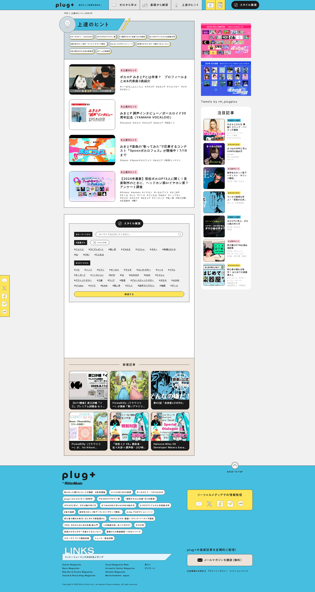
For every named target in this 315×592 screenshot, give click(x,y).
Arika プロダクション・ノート (139, 512)
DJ (77, 255)
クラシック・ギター (84, 280)
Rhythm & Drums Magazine (77, 572)
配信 (123, 280)
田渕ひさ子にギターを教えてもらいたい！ (82, 532)
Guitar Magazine (71, 564)
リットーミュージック (238, 571)
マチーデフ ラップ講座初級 (76, 538)
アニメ (130, 285)
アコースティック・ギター (143, 280)
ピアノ (102, 270)
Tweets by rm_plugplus (219, 101)
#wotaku (136, 192)
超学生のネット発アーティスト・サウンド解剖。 (237, 175)
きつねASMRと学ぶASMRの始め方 (237, 149)
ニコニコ (80, 249)
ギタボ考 (140, 525)
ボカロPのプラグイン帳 (109, 499)
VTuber (80, 285)
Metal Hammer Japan (117, 575)
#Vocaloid (125, 123)
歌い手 (113, 249)
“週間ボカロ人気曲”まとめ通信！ (140, 499)
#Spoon (124, 160)
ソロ (77, 270)
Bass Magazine (71, 568)
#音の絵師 (69, 512)
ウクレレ (141, 249)
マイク (93, 285)
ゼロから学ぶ (128, 4)
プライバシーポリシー (218, 571)
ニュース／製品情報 (104, 538)
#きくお (124, 195)
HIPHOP (134, 275)
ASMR (176, 280)
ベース (160, 270)
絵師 (163, 285)
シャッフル (102, 243)
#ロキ (184, 87)
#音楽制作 (125, 201)
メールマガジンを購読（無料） (223, 560)
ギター (154, 249)
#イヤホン (147, 192)
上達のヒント (190, 4)
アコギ (128, 270)
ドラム (172, 270)
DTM (112, 275)
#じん (133, 195)
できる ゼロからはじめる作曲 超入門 (81, 525)
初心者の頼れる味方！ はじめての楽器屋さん (237, 272)
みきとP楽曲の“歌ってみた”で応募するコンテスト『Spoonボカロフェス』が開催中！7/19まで (153, 150)
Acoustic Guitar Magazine (120, 568)
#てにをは (152, 195)
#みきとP (161, 87)
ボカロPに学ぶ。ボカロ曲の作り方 (237, 222)
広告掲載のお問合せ (196, 571)
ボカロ (163, 280)
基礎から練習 (159, 4)
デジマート (150, 568)
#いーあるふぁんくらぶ (131, 87)
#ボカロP (149, 87)
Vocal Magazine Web (117, 564)
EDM (148, 275)
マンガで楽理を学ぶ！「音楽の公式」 (237, 198)
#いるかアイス (161, 192)
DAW (105, 285)
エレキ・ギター (144, 270)
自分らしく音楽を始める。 (90, 5)
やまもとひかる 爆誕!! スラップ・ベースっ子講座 (237, 127)
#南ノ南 (170, 198)
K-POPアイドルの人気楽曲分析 (155, 505)
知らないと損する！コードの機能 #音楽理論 (84, 492)
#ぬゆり (163, 195)
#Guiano (124, 192)
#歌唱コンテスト (172, 160)
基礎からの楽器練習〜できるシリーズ (123, 532)
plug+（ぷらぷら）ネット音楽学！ (78, 499)
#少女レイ (125, 89)
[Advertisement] (156, 329)
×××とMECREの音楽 (121, 492)
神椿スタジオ (170, 249)
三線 (100, 280)
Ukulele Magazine (115, 572)
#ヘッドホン (174, 195)
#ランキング (158, 198)
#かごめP (175, 192)
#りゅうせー (173, 87)
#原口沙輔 (181, 198)
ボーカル (115, 270)
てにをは (100, 255)
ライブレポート (96, 249)
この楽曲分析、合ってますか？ (117, 525)
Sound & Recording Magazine (78, 575)
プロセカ (127, 249)
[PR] (87, 255)
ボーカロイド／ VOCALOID (150, 492)
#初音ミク (170, 123)
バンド (89, 270)
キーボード (80, 275)
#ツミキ (141, 195)
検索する (129, 294)
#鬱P (134, 201)
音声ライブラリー (147, 285)
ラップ (112, 280)
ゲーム (175, 285)
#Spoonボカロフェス (140, 160)
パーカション (98, 275)
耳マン (148, 564)
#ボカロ (137, 123)
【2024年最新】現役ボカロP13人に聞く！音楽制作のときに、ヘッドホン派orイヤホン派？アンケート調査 (154, 183)
